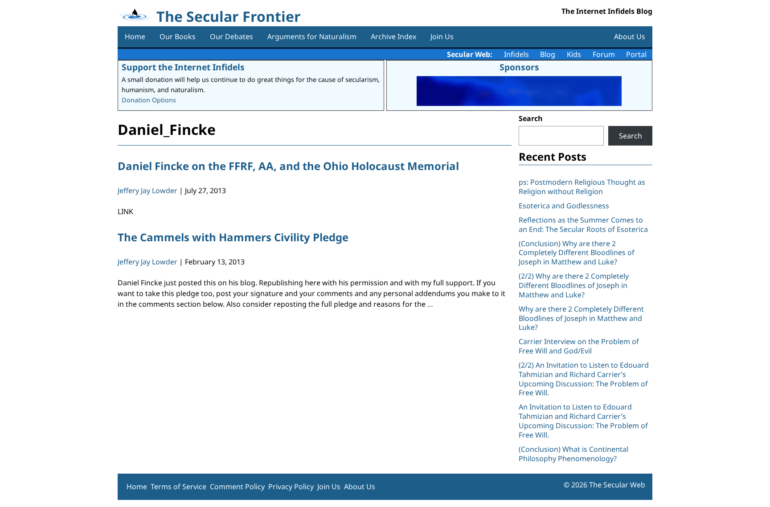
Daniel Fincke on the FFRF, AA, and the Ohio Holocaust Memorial (288, 165)
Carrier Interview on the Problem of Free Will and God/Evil (579, 346)
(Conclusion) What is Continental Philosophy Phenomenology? (573, 453)
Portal (636, 54)
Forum (604, 54)
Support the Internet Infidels (183, 67)
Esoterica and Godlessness (564, 206)
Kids (574, 54)
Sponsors (519, 67)
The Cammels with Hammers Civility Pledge (233, 237)
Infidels (516, 54)
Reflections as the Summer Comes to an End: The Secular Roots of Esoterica (583, 224)
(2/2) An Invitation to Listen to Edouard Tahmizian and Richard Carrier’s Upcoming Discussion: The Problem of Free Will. (584, 378)
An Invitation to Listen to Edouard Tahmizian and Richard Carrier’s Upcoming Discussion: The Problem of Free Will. (583, 420)
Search (531, 118)
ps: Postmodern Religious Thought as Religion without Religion (582, 186)
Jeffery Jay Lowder (147, 190)
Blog (547, 54)
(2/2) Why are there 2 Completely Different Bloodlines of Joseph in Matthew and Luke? (574, 285)
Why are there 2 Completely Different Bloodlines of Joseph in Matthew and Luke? (581, 318)
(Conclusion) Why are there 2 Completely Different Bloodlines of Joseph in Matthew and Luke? (577, 253)
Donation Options (149, 100)
